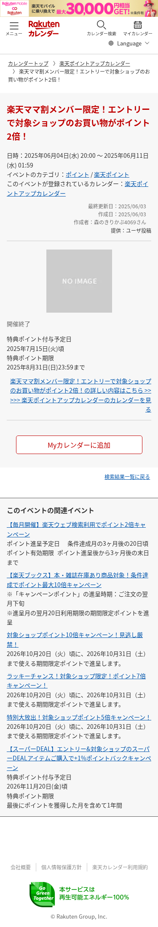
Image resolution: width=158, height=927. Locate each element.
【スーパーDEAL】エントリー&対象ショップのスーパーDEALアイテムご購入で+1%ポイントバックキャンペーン (79, 758)
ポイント (77, 174)
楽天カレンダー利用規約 (120, 867)
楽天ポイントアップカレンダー (94, 63)
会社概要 (21, 867)
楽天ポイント (111, 174)
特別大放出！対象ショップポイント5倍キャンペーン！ (79, 717)
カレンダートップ (28, 63)
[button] (13, 28)
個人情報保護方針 (61, 867)
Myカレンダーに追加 (79, 445)
